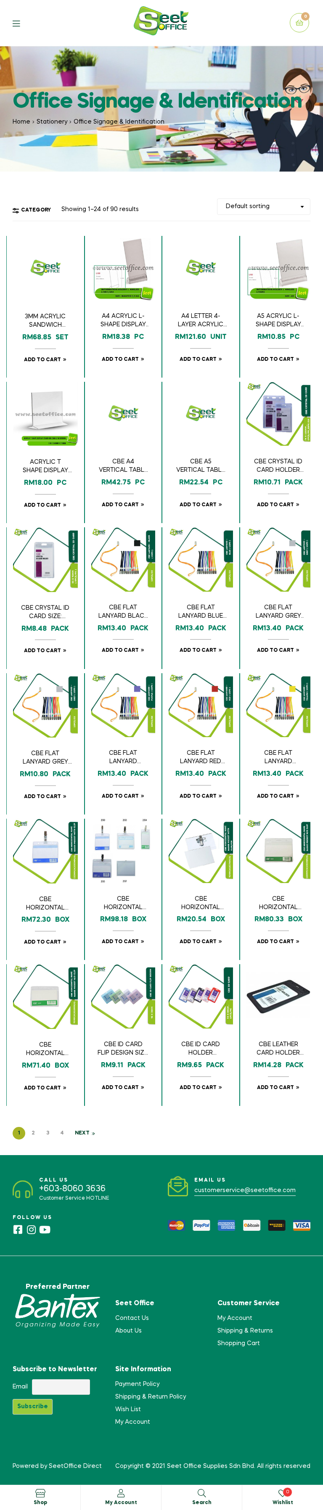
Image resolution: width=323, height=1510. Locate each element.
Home (21, 122)
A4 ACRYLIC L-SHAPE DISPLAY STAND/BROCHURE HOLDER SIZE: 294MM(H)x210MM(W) (123, 321)
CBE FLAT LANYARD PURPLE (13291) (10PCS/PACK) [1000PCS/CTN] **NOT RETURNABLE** (123, 758)
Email (20, 1387)
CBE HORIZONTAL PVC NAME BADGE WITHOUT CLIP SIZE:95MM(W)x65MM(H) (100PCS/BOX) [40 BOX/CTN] (45, 1050)
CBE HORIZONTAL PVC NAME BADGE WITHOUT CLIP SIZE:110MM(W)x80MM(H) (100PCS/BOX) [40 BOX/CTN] (278, 904)
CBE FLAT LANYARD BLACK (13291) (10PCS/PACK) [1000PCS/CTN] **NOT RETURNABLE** (123, 613)
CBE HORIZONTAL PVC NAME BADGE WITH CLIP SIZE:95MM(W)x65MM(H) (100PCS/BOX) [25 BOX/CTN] (123, 904)
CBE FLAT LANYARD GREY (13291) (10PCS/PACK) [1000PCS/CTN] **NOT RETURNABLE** (278, 613)
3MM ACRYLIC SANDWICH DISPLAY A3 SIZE (45, 322)
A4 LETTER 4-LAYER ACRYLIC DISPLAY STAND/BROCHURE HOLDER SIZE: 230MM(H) (200, 321)
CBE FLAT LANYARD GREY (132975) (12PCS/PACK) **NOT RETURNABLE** (45, 759)
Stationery (52, 122)
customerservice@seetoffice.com (245, 1190)
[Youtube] (45, 1229)
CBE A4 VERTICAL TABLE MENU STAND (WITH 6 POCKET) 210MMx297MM (123, 467)
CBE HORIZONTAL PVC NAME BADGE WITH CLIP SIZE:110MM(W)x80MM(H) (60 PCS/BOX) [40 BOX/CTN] (45, 904)
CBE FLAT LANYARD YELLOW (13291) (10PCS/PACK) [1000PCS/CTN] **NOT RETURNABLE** (278, 758)
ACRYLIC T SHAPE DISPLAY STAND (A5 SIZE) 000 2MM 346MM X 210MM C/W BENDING (45, 467)
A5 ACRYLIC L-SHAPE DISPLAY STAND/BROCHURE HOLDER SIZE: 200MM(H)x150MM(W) (278, 321)
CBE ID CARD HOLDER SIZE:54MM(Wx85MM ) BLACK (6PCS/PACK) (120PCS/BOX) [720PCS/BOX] (200, 1050)
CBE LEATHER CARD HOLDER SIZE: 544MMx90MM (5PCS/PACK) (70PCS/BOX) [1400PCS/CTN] (278, 1050)
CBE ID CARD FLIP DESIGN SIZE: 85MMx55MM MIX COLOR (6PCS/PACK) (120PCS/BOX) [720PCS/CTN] (123, 1050)
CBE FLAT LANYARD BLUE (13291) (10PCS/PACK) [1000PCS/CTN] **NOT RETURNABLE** (200, 613)
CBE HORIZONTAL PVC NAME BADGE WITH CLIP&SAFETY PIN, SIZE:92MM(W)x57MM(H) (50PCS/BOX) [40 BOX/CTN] (200, 904)
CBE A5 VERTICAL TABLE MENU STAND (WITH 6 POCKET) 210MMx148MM (200, 467)
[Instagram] (31, 1229)
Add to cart (42, 359)
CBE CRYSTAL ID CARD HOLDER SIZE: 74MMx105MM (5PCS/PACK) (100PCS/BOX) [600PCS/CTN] (278, 467)
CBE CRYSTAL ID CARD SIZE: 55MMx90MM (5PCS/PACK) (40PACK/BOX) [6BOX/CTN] (45, 613)
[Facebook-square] (18, 1229)
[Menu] (22, 23)
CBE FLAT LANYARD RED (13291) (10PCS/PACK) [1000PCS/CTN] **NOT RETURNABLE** (200, 758)
